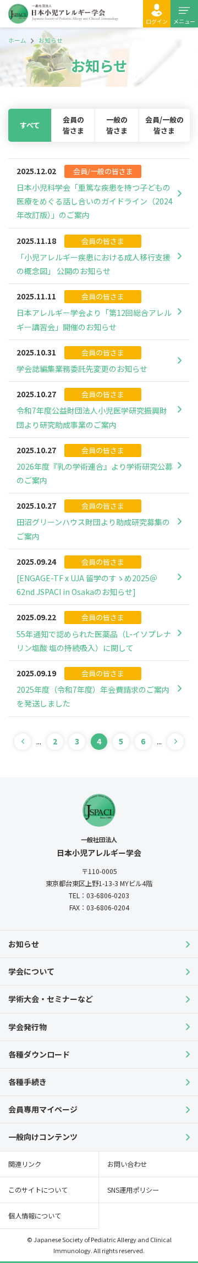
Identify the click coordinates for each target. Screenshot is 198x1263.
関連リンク (24, 1164)
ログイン (157, 21)
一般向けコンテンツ (43, 1136)
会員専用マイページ (43, 1109)
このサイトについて (38, 1190)
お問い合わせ (127, 1164)
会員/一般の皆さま (164, 125)
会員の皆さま (73, 125)
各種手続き (27, 1081)
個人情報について (34, 1216)
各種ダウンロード (39, 1054)
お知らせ (23, 943)
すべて (30, 125)
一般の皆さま (117, 125)
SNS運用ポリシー (133, 1190)
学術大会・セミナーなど (50, 998)
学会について (31, 971)
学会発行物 (27, 1026)
